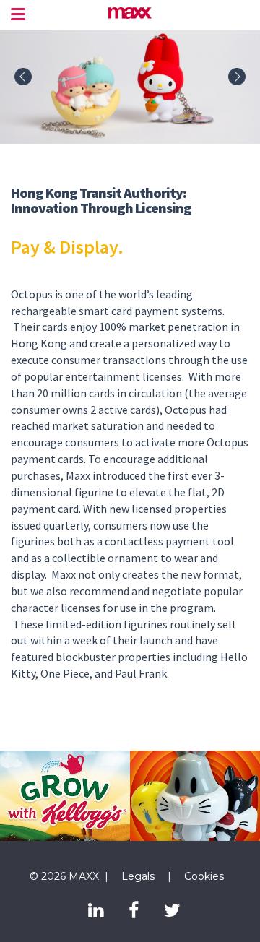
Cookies (204, 876)
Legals (138, 876)
